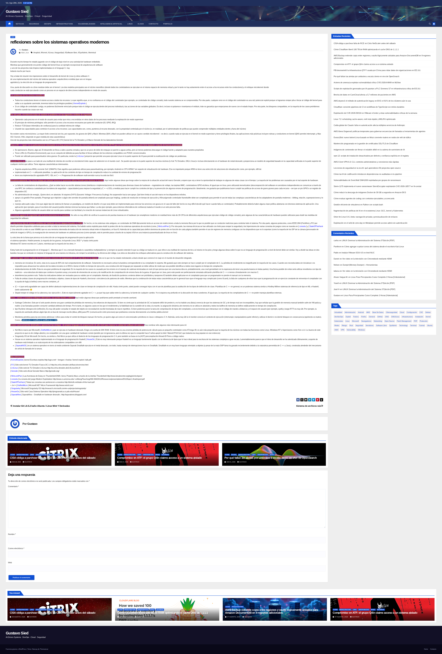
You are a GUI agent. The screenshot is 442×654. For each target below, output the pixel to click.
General (372, 317)
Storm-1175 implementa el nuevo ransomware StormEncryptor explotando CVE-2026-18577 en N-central (377, 186)
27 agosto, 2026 (234, 617)
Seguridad (34, 24)
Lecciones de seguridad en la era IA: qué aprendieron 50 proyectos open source (367, 168)
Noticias (20, 24)
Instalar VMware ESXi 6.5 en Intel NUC (358, 253)
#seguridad (59, 53)
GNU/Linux (395, 317)
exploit (348, 317)
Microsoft (355, 321)
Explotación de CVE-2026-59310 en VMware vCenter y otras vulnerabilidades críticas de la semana (375, 113)
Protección (423, 321)
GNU (387, 317)
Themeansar (44, 649)
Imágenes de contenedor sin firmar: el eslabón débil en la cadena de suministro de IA (369, 150)
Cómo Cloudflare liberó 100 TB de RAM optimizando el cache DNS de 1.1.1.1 (366, 49)
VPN (342, 330)
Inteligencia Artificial (111, 24)
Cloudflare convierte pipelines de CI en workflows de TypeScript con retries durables (369, 107)
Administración (350, 312)
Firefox (363, 317)
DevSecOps (338, 317)
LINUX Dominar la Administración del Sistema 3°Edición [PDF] (368, 240)
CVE (421, 312)
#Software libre (71, 53)
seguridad (359, 325)
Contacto (153, 24)
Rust (351, 325)
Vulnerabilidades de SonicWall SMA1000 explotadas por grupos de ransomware (367, 180)
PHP (415, 321)
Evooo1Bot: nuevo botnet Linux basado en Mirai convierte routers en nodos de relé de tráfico (372, 137)
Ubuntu (429, 325)
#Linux (51, 53)
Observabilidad (41, 454)
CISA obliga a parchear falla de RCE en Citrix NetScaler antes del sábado (53, 457)
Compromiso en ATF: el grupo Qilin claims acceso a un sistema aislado (159, 457)
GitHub (379, 317)
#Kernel (44, 53)
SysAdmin (393, 325)
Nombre (12, 534)
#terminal (92, 53)
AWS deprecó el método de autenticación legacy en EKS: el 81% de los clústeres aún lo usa (372, 101)
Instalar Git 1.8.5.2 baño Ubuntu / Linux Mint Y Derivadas (41, 406)
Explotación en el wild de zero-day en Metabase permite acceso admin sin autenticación (370, 223)
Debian (428, 312)
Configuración (412, 312)
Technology (403, 325)
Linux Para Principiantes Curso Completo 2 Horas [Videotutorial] (378, 277)
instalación (419, 317)
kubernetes (338, 321)
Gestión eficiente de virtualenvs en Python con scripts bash (358, 205)
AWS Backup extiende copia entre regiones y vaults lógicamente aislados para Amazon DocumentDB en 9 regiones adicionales (271, 611)
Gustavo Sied (17, 11)
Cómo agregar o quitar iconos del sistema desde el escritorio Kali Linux (374, 247)
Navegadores (366, 321)
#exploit (36, 53)
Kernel (428, 317)
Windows (361, 330)
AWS (368, 312)
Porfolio (167, 24)
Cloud (141, 24)
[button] (430, 24)
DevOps (47, 24)
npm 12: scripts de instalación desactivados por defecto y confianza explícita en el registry (371, 156)
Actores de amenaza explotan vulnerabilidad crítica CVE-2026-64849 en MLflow (367, 83)
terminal (413, 325)
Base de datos (377, 312)
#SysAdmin (82, 53)
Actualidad (338, 312)
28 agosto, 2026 (19, 617)
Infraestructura (64, 24)
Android (361, 312)
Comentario (13, 486)
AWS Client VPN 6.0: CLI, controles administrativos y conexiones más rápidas (366, 162)
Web (10, 563)
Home (426, 649)
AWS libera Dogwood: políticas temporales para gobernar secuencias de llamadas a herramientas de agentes (379, 131)
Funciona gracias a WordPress (16, 649)
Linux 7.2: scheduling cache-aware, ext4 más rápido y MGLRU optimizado (365, 119)
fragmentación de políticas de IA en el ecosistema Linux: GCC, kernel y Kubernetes (368, 211)
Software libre (381, 325)
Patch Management (404, 321)
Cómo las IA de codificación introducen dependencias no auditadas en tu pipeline (368, 174)
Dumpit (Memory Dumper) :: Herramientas (360, 265)
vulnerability (351, 330)
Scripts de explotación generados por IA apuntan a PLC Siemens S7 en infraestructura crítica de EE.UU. (377, 89)
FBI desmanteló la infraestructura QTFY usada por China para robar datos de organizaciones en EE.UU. (377, 70)
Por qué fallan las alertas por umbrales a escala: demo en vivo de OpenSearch (270, 457)
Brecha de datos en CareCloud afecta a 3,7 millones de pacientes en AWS (365, 95)
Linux (130, 24)
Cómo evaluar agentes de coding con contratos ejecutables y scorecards (364, 199)
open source (389, 321)
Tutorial (422, 325)
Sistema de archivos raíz (308, 406)
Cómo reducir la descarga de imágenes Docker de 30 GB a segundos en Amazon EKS (370, 192)
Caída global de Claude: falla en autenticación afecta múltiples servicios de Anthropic (369, 125)
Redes (50, 454)
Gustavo (25, 50)
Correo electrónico (16, 548)
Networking (378, 321)
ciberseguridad (391, 312)
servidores (370, 325)
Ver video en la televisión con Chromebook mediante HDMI (367, 259)
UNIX (336, 330)
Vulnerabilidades (86, 24)
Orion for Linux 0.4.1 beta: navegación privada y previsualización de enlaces (366, 217)
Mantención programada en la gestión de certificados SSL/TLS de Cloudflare (366, 144)
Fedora (356, 317)
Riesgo (344, 325)
